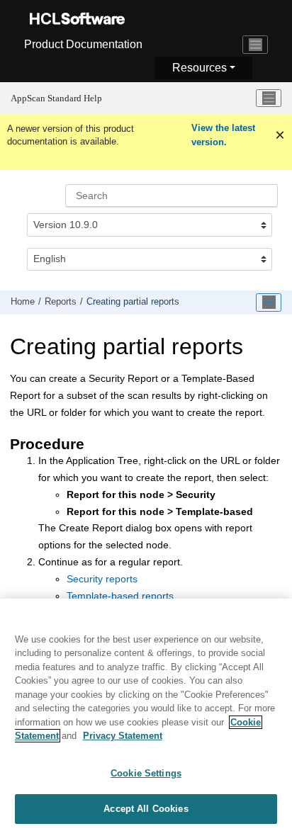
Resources (199, 68)
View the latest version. (223, 135)
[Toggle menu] (268, 98)
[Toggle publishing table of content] (268, 302)
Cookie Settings (146, 773)
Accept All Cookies (145, 808)
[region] (146, 715)
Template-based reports (120, 595)
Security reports (102, 578)
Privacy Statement (122, 735)
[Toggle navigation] (255, 44)
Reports (61, 302)
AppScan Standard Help (56, 98)
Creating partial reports (132, 302)
